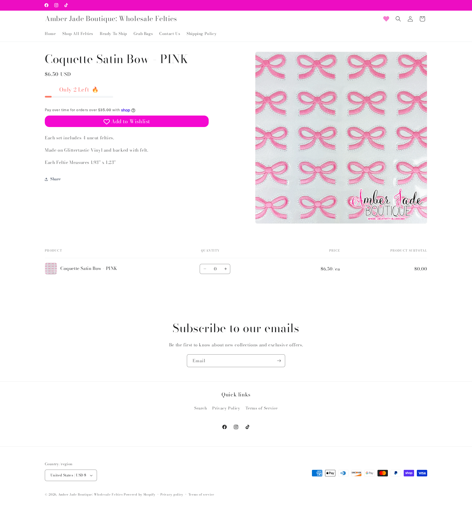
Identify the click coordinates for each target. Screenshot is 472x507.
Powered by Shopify (139, 494)
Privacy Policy (226, 408)
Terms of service (201, 494)
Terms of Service (262, 408)
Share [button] (55, 179)
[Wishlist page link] (386, 19)
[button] (398, 19)
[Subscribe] (279, 360)
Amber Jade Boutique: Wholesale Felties (90, 494)
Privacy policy (171, 494)
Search (200, 408)
